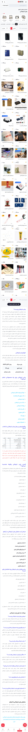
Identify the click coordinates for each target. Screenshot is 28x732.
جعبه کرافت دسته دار (9, 109)
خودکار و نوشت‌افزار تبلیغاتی (17, 392)
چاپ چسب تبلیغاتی (23, 275)
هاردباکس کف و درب (23, 125)
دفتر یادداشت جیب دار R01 (22, 92)
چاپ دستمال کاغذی (23, 175)
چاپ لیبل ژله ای (10, 258)
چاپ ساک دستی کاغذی (23, 208)
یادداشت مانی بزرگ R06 (9, 42)
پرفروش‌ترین (3, 24)
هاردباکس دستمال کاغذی (9, 92)
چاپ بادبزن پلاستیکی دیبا (22, 158)
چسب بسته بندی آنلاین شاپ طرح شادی (7, 226)
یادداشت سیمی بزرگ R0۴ (9, 59)
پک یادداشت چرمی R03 (23, 75)
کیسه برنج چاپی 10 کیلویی (9, 208)
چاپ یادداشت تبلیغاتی (23, 142)
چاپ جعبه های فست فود (9, 192)
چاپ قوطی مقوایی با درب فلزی (8, 175)
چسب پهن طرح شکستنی (22, 225)
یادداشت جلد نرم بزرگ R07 (22, 42)
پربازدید (13, 24)
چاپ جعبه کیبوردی (10, 241)
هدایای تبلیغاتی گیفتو (22, 9)
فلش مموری (21, 412)
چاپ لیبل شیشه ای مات (9, 275)
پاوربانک (22, 416)
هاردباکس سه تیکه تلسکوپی (22, 109)
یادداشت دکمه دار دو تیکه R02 (8, 75)
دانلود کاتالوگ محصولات (13, 304)
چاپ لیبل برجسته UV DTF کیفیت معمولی (21, 259)
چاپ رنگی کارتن (24, 291)
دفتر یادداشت (21, 409)
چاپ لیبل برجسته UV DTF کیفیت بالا (7, 143)
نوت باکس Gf (11, 125)
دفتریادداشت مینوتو (23, 192)
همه (16, 24)
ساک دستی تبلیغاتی (19, 402)
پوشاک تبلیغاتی (20, 406)
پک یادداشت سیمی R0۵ (22, 59)
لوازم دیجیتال (21, 419)
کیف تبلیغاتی (21, 399)
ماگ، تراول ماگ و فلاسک (18, 396)
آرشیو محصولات (5, 5)
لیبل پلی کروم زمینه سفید (9, 291)
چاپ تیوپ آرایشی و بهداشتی (22, 241)
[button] (26, 2)
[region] (14, 24)
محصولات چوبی (20, 422)
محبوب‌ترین (8, 24)
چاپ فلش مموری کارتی (9, 158)
